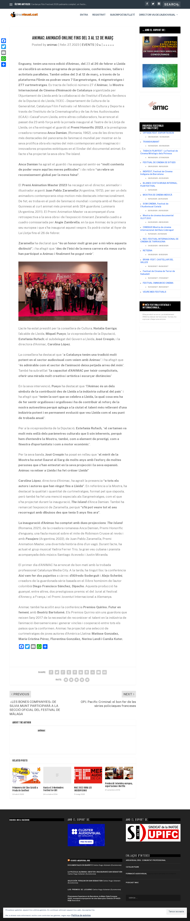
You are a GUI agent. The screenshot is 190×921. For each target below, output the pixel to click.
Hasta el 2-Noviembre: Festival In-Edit (53, 789)
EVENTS (88, 45)
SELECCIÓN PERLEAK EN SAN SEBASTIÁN (85, 881)
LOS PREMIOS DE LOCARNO (80, 889)
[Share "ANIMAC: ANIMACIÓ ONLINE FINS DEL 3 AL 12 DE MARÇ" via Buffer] (87, 672)
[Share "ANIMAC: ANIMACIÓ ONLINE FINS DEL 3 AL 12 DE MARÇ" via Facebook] (51, 672)
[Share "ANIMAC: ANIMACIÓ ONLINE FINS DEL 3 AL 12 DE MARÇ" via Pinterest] (75, 672)
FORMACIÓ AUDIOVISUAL (136, 873)
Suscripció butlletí (122, 15)
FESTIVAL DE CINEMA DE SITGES (159, 162)
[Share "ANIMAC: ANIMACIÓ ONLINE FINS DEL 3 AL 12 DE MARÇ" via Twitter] (57, 672)
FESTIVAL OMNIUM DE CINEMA (158, 283)
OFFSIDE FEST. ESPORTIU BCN (158, 133)
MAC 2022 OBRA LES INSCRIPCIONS (83, 789)
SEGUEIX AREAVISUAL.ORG (80, 861)
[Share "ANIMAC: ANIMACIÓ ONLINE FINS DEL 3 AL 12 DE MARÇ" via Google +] (63, 672)
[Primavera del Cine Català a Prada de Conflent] (26, 775)
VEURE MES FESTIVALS (154, 292)
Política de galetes (81, 915)
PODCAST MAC (132, 882)
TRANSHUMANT (151, 142)
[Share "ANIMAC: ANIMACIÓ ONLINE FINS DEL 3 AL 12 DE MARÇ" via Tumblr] (69, 672)
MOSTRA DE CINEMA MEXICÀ (157, 195)
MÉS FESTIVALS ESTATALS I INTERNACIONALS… (156, 306)
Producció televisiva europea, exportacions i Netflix (119, 784)
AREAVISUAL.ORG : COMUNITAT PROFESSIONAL (146, 860)
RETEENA (147, 250)
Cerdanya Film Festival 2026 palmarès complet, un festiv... (59, 4)
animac (52, 45)
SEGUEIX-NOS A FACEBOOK (19, 820)
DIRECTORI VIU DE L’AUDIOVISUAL (157, 15)
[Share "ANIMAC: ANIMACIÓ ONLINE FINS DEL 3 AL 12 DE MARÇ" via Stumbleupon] (93, 672)
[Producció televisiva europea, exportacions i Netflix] (119, 773)
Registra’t (99, 15)
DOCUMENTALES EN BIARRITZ (80, 865)
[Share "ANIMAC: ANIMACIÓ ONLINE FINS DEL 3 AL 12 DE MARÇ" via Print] (104, 672)
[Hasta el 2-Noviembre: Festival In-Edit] (57, 775)
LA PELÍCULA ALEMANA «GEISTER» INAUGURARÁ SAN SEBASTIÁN (95, 872)
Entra (84, 15)
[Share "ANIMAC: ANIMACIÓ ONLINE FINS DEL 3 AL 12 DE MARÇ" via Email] (99, 672)
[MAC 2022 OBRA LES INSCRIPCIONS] (88, 775)
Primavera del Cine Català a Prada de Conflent (25, 789)
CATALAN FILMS (132, 867)
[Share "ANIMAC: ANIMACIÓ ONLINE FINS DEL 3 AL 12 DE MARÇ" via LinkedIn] (81, 672)
